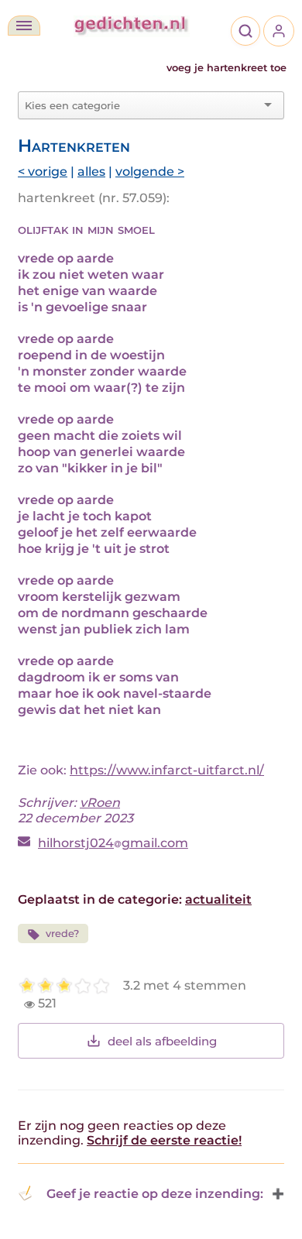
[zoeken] (245, 31)
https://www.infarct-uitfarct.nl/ (167, 770)
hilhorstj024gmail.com (113, 843)
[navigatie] (24, 25)
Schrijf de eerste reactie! (164, 1140)
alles (91, 171)
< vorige (42, 171)
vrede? (62, 933)
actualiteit (218, 899)
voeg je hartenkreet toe (226, 68)
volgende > (149, 171)
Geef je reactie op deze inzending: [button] (154, 1193)
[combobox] (142, 105)
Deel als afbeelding (162, 1041)
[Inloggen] (278, 30)
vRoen (100, 802)
